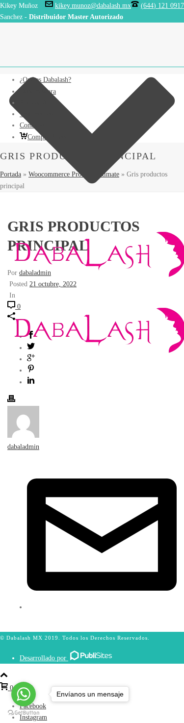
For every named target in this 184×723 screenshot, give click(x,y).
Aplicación (35, 102)
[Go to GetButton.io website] (23, 713)
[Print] (11, 400)
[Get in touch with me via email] (102, 607)
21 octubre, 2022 (53, 284)
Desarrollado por (44, 658)
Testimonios (36, 114)
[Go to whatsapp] (23, 694)
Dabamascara (38, 91)
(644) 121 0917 (162, 5)
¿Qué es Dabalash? (45, 79)
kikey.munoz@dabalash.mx (93, 5)
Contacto (32, 125)
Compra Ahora (47, 137)
